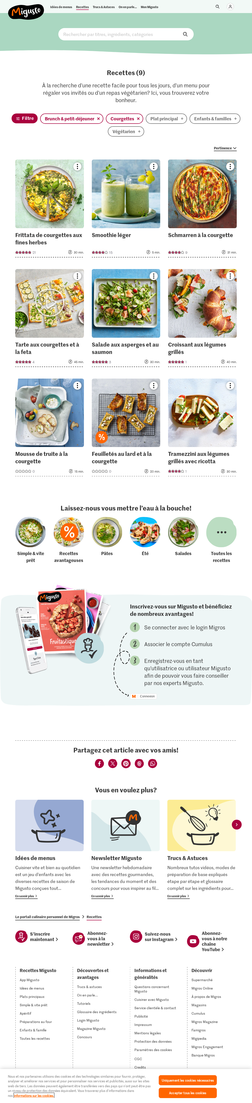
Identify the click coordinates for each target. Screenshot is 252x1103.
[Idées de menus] (49, 849)
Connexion (147, 696)
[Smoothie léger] (126, 210)
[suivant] (237, 824)
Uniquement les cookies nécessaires (188, 1080)
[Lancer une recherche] (217, 6)
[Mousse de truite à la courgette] (49, 429)
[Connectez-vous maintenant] (230, 6)
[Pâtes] (107, 540)
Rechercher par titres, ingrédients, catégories (126, 34)
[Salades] (183, 540)
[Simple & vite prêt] (30, 540)
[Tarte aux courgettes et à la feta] (49, 319)
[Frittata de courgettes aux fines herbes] (49, 210)
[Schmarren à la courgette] (202, 210)
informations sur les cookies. (34, 1095)
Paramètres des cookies (153, 1050)
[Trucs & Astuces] (201, 849)
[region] (126, 1086)
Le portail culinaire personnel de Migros (47, 916)
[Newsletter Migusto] (125, 849)
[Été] (145, 540)
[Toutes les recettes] (221, 540)
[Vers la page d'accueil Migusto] (26, 8)
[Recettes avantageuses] (69, 540)
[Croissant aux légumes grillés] (202, 319)
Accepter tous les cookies (187, 1092)
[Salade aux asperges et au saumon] (126, 319)
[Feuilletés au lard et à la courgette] (126, 429)
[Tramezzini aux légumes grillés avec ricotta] (202, 429)
